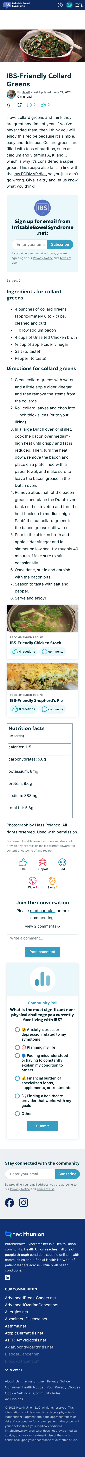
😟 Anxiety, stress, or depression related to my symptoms (43, 1034)
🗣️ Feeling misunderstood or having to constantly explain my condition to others (44, 1062)
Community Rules (46, 1393)
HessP (26, 92)
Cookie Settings (17, 1393)
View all (15, 1370)
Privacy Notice (43, 258)
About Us (12, 1381)
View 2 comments (41, 926)
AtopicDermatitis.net (24, 1333)
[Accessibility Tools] (60, 4)
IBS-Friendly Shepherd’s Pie (36, 700)
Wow (30, 882)
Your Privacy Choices (63, 1387)
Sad (59, 864)
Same (50, 882)
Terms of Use (45, 1189)
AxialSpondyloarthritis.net (29, 1347)
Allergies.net (16, 1312)
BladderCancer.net (22, 1354)
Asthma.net (15, 1326)
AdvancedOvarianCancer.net (32, 1305)
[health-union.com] (24, 1235)
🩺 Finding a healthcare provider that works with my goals (46, 1101)
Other (26, 1113)
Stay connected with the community (42, 1163)
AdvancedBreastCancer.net (30, 1298)
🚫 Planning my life (38, 1047)
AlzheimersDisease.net (26, 1319)
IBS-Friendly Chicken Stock (35, 642)
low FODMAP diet (30, 174)
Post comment (42, 952)
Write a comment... (26, 938)
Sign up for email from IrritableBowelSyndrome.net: (42, 227)
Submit (42, 1126)
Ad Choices (14, 1399)
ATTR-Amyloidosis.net (25, 1340)
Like (20, 864)
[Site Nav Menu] (79, 4)
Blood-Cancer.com (22, 1361)
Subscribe (60, 244)
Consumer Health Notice (24, 1387)
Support (41, 864)
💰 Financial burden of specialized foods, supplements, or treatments (46, 1083)
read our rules (42, 910)
